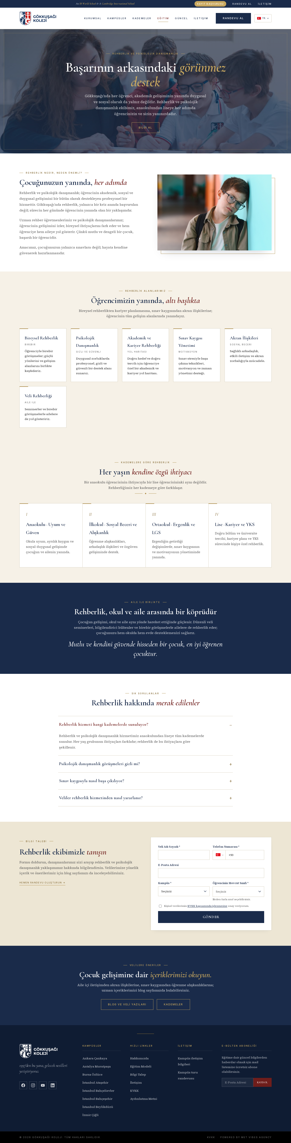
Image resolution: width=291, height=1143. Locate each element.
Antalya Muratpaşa (96, 1066)
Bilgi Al (145, 127)
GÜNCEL (181, 18)
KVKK (134, 1091)
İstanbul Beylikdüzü (97, 1107)
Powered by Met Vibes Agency (246, 1137)
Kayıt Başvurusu (210, 3)
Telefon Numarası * (226, 847)
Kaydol (262, 1082)
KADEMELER (142, 18)
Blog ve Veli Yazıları (127, 1004)
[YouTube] (43, 1085)
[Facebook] (23, 1085)
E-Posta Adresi (168, 865)
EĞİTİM (163, 18)
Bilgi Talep (138, 1074)
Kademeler (173, 1004)
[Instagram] (33, 1085)
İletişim (136, 1082)
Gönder (211, 917)
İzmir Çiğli (90, 1115)
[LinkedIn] (52, 1085)
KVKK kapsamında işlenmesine (207, 906)
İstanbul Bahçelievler (98, 1091)
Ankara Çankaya (94, 1058)
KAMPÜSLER (117, 18)
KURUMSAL (92, 18)
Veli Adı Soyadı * (169, 847)
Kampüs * (164, 883)
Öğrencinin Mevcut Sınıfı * (230, 883)
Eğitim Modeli (140, 1066)
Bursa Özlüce (92, 1074)
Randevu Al (242, 3)
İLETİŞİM (265, 3)
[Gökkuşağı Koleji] (37, 18)
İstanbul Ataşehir (95, 1082)
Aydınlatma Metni (143, 1099)
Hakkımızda (139, 1058)
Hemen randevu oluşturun (42, 882)
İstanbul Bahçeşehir (97, 1099)
